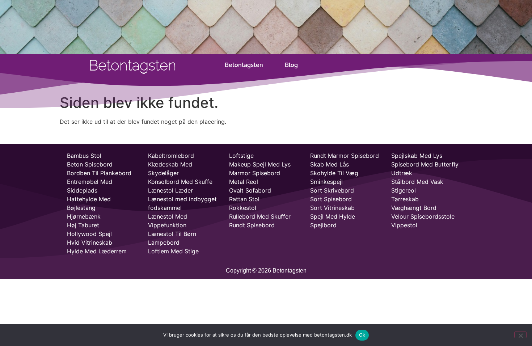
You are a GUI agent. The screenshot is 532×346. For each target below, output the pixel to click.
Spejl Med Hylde (332, 216)
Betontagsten (244, 65)
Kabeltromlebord (171, 155)
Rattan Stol (244, 199)
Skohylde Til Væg (334, 173)
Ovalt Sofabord (250, 190)
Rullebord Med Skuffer (260, 216)
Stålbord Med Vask (417, 181)
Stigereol (403, 190)
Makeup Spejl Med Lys (260, 164)
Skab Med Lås (329, 164)
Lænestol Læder (170, 190)
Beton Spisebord (90, 164)
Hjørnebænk (84, 216)
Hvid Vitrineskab (89, 242)
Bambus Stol (84, 155)
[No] (520, 335)
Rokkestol (242, 207)
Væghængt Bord (413, 207)
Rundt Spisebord (252, 225)
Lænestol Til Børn (172, 233)
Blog (291, 65)
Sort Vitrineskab (332, 207)
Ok (362, 335)
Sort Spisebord (331, 199)
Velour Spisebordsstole (423, 216)
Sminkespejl (326, 181)
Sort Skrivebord (332, 190)
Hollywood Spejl (89, 233)
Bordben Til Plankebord (99, 173)
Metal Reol (243, 181)
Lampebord (164, 242)
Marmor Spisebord (254, 173)
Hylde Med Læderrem (97, 251)
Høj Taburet (83, 225)
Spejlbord (323, 225)
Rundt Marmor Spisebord (344, 155)
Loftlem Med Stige (173, 251)
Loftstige (241, 155)
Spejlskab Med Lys (416, 155)
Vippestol (404, 225)
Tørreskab (405, 199)
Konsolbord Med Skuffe (180, 181)
